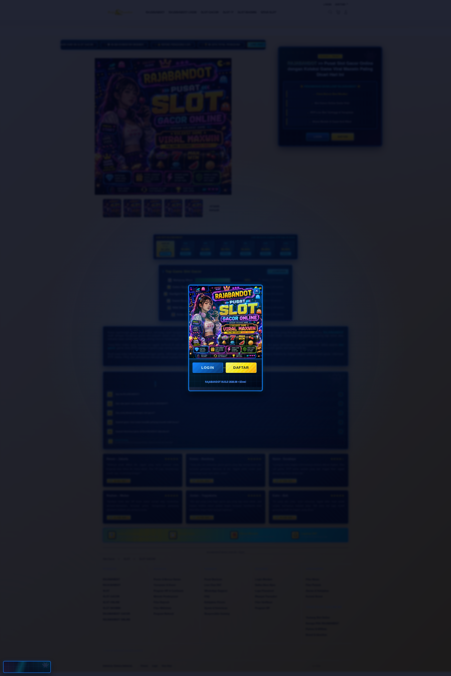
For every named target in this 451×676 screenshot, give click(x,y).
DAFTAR (241, 368)
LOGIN (207, 368)
